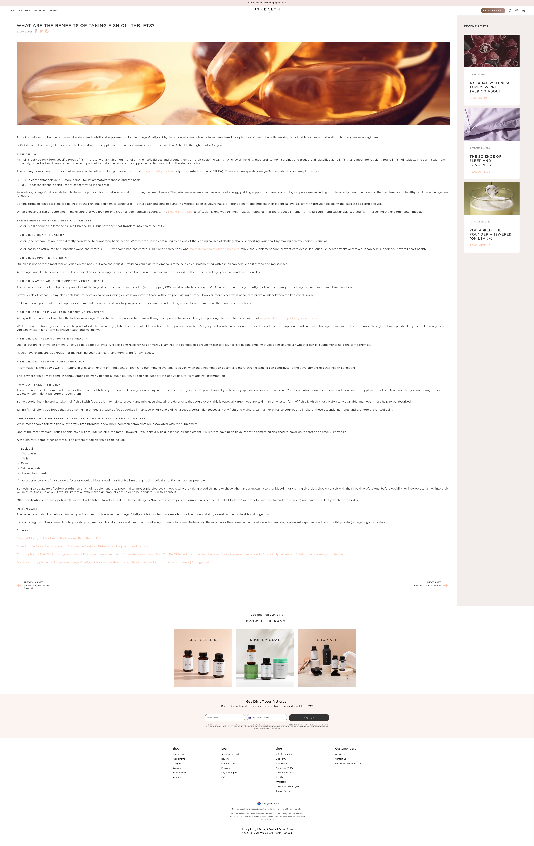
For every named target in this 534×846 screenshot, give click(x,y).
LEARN (42, 10)
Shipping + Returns (285, 754)
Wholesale (281, 782)
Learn (225, 748)
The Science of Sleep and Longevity (485, 161)
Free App (225, 768)
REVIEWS (54, 10)
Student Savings (283, 791)
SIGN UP (309, 717)
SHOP (12, 10)
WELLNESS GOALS (27, 10)
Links (279, 748)
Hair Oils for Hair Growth (427, 586)
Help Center (341, 754)
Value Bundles (179, 773)
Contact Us (340, 759)
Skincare (176, 768)
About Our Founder (231, 754)
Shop (176, 748)
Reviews (225, 759)
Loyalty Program (229, 773)
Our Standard (228, 764)
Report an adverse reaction (348, 764)
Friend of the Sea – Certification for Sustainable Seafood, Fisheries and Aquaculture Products (83, 546)
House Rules (282, 764)
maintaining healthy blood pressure (214, 249)
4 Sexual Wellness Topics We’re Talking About (489, 87)
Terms (278, 728)
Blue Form (281, 759)
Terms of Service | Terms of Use (276, 829)
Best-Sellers (178, 754)
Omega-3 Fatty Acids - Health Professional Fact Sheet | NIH (59, 538)
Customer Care (345, 748)
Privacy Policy (269, 728)
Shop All (176, 777)
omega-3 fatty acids (156, 171)
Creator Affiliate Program (288, 787)
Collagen (176, 764)
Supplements (178, 759)
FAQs (224, 777)
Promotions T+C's (284, 768)
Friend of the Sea (180, 211)
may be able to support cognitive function (289, 318)
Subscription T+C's (285, 773)
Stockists (280, 777)
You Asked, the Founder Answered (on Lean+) (490, 234)
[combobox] (251, 717)
